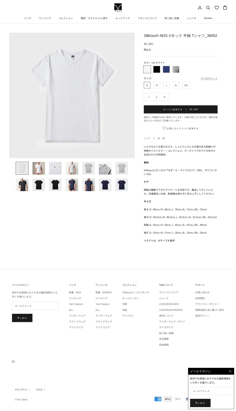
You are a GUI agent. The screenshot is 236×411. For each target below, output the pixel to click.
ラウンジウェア (77, 321)
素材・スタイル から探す (94, 18)
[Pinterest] (163, 138)
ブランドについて (147, 18)
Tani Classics (76, 304)
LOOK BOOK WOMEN (171, 310)
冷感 (124, 304)
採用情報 (164, 344)
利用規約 (200, 298)
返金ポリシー (202, 315)
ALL (71, 310)
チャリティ (128, 315)
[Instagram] (13, 361)
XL (176, 85)
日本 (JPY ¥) (21, 389)
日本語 (39, 389)
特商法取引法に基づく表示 (209, 310)
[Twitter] (159, 138)
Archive (208, 18)
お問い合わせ (202, 292)
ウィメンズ (45, 18)
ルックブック (123, 18)
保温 (124, 310)
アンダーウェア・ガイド (172, 321)
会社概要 (164, 339)
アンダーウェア (77, 315)
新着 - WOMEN (103, 292)
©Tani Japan (21, 399)
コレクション (66, 18)
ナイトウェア (76, 327)
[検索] (208, 7)
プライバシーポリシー (207, 304)
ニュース (191, 18)
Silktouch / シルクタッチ (135, 292)
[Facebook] (154, 138)
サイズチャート (209, 78)
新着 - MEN (75, 292)
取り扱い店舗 (172, 18)
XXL (186, 85)
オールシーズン (130, 298)
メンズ (27, 18)
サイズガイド (166, 327)
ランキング (75, 298)
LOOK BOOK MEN (169, 304)
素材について (166, 315)
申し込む (22, 318)
